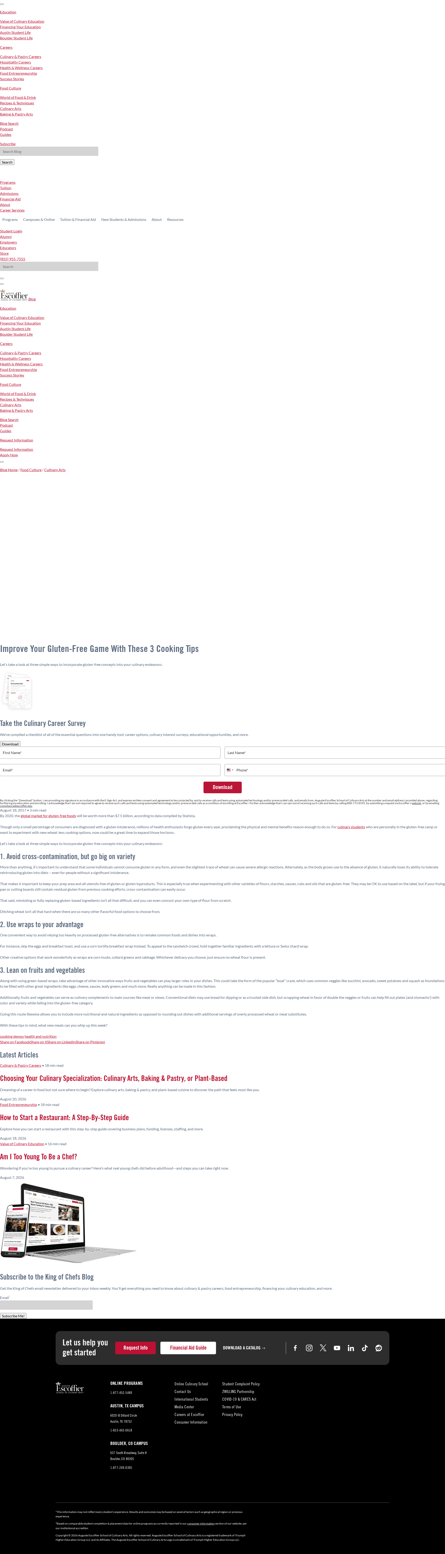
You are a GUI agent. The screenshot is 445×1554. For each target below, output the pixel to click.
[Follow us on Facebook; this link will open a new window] (295, 1348)
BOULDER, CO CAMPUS (129, 1443)
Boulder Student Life (16, 38)
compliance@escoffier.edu (16, 806)
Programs (8, 182)
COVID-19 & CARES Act (239, 1400)
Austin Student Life (15, 32)
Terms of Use (231, 1407)
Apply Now (9, 455)
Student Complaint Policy (241, 1384)
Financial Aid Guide (188, 1348)
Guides (5, 134)
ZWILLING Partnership (238, 1392)
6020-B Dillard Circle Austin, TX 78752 (125, 1419)
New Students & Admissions (123, 219)
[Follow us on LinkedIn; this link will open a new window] (351, 1348)
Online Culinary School (191, 1384)
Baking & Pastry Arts (16, 114)
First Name (12, 752)
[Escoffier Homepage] (14, 299)
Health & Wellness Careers (21, 67)
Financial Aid (10, 199)
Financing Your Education (20, 27)
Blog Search (9, 123)
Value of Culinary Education (22, 21)
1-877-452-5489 (121, 1393)
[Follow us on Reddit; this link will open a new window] (378, 1348)
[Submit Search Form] (2, 278)
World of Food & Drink (18, 97)
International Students (191, 1400)
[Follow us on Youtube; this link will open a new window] (337, 1348)
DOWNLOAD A (242, 1348)
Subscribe (8, 144)
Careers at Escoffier (189, 1415)
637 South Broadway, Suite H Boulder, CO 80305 (128, 1456)
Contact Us (183, 1392)
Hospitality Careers (15, 62)
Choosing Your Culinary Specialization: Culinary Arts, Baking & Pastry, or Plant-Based (113, 1078)
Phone (242, 770)
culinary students (351, 827)
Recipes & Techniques (17, 103)
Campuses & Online (39, 219)
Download (10, 744)
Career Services (12, 210)
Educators (8, 247)
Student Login (11, 231)
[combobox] (230, 770)
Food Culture (10, 88)
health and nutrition (41, 1036)
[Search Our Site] (2, 284)
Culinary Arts (10, 108)
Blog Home (9, 469)
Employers (8, 242)
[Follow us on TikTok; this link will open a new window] (365, 1348)
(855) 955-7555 (12, 259)
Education (8, 12)
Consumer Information (191, 1423)
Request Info (136, 1348)
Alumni (6, 236)
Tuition (5, 188)
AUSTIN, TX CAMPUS (127, 1406)
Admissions (9, 193)
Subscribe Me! (13, 1316)
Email (8, 770)
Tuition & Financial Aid (78, 219)
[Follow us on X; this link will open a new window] (323, 1348)
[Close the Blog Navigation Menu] (2, 4)
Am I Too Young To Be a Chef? (38, 1157)
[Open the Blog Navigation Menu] (2, 462)
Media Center (184, 1407)
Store (4, 253)
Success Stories (12, 79)
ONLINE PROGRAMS (126, 1383)
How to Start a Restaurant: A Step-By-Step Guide (64, 1118)
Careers (6, 47)
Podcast (6, 129)
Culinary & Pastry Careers (20, 56)
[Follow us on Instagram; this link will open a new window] (309, 1348)
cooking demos (12, 1036)
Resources (175, 219)
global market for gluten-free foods (48, 815)
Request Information (16, 440)
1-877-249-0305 (121, 1468)
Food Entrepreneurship (18, 73)
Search (7, 162)
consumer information (201, 1523)
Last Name (237, 752)
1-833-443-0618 (121, 1430)
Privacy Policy (232, 1415)
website (416, 803)
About (5, 204)
